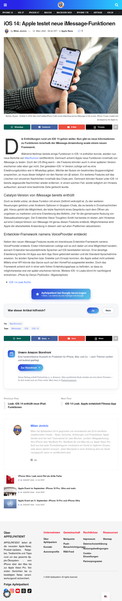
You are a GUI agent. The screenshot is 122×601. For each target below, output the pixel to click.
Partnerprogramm (68, 380)
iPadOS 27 (34, 12)
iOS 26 (110, 12)
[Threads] (23, 591)
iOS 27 (21, 12)
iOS (26, 328)
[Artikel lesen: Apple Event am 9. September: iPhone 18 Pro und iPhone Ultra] (10, 503)
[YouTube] (18, 591)
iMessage (16, 328)
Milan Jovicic (20, 30)
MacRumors (32, 158)
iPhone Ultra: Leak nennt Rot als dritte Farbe (40, 475)
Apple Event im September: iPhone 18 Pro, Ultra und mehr (47, 488)
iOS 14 (35, 328)
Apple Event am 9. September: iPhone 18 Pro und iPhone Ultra (49, 500)
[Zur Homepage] (61, 5)
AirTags (98, 12)
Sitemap (107, 538)
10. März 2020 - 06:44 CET (45, 30)
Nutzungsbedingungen (95, 548)
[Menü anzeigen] (5, 5)
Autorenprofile (51, 551)
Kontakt (48, 546)
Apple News (67, 30)
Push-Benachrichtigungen (74, 545)
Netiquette (69, 538)
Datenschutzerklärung (95, 543)
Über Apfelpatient (50, 540)
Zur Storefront (29, 367)
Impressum (89, 538)
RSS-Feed (68, 551)
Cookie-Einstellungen (90, 555)
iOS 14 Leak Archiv (20, 282)
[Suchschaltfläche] (116, 5)
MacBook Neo (64, 12)
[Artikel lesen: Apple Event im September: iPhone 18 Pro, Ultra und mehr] (10, 491)
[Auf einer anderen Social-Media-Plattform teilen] (115, 127)
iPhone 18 (8, 12)
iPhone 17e (82, 12)
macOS (48, 12)
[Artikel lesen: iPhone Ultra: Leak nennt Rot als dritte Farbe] (10, 479)
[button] (7, 594)
